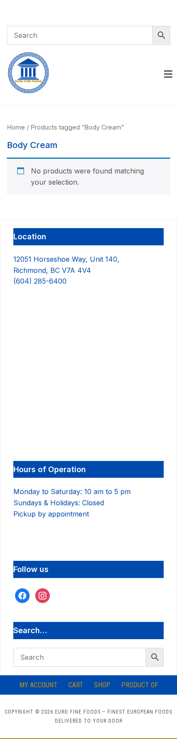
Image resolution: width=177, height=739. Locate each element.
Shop (102, 685)
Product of (139, 685)
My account (38, 685)
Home (16, 127)
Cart (75, 685)
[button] (168, 74)
